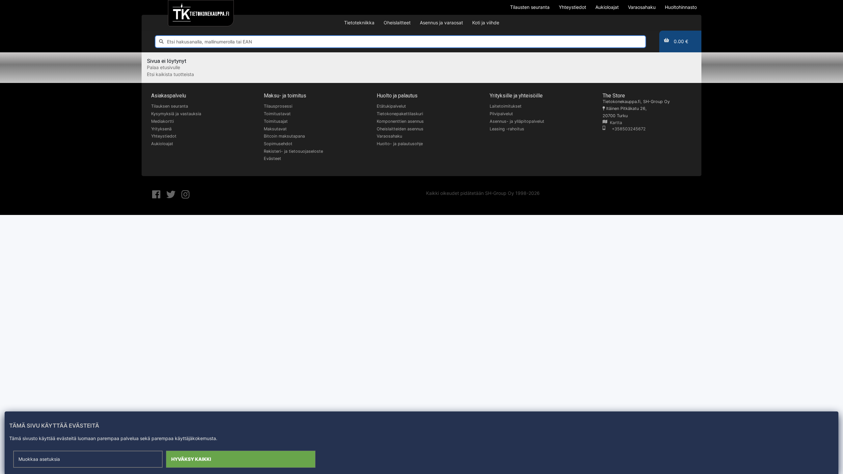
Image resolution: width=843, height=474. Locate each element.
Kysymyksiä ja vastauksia (176, 113)
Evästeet (272, 158)
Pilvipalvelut (501, 113)
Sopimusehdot (278, 143)
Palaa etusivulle (163, 67)
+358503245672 (625, 128)
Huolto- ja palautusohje (400, 143)
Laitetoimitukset (506, 106)
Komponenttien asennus (400, 121)
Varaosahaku (389, 136)
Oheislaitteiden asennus (400, 128)
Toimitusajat (276, 121)
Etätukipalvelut (391, 106)
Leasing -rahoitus (507, 128)
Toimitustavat (277, 113)
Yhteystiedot (164, 136)
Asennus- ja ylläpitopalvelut (517, 121)
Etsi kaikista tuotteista (170, 74)
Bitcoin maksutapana (284, 136)
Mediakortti (162, 121)
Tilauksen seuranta (169, 106)
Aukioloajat (162, 143)
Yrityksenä (161, 128)
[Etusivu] (201, 13)
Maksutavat (275, 128)
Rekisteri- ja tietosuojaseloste (293, 151)
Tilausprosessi (278, 106)
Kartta (614, 122)
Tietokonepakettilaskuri (400, 113)
